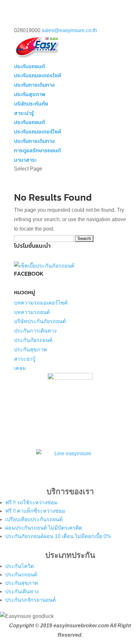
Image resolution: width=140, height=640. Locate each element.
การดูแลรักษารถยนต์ (37, 150)
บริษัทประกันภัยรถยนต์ (40, 321)
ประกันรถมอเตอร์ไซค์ (37, 131)
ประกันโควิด (19, 566)
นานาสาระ (25, 160)
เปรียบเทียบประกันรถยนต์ (34, 519)
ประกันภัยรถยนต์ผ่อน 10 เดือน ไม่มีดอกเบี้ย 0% (58, 536)
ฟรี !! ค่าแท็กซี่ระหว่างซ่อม (35, 511)
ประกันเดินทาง (22, 591)
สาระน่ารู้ (24, 113)
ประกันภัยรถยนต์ (33, 340)
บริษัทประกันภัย (31, 103)
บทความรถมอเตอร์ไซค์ (41, 303)
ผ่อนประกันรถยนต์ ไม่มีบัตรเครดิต (43, 528)
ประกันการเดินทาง (34, 85)
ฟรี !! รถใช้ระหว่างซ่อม (31, 502)
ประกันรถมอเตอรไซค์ (37, 75)
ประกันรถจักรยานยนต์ (30, 600)
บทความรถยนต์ (32, 312)
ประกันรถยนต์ (29, 66)
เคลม (20, 368)
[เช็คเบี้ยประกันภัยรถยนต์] (44, 266)
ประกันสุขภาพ (30, 94)
